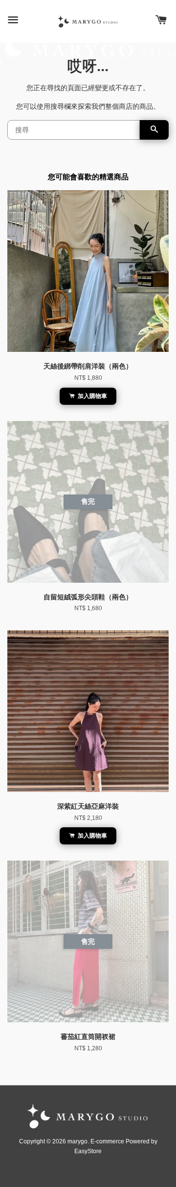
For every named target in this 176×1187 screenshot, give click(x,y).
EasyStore (88, 1151)
